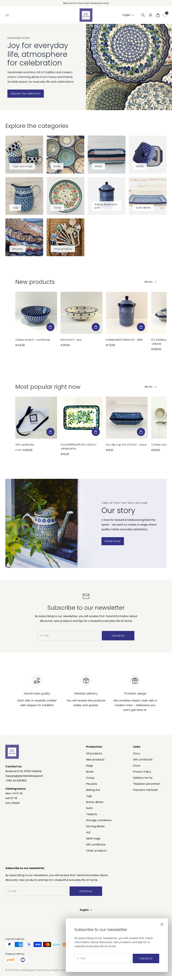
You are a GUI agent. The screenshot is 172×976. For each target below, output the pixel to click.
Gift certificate (24, 445)
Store (136, 766)
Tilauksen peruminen (146, 784)
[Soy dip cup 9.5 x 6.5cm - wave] (127, 418)
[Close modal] (162, 924)
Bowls (90, 772)
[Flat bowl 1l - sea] (81, 313)
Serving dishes (95, 826)
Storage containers (99, 820)
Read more (112, 541)
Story (136, 753)
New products (95, 759)
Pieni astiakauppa (24, 970)
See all (148, 282)
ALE (88, 832)
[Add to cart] (50, 327)
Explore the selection (25, 93)
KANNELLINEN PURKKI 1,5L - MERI (124, 340)
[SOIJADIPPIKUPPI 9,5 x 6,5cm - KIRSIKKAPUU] (81, 418)
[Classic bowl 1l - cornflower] (36, 313)
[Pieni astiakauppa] (86, 15)
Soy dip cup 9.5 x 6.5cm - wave (126, 445)
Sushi (89, 808)
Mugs (89, 766)
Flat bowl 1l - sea (70, 340)
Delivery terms (143, 778)
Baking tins (93, 790)
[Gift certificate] (36, 418)
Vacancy (146, 958)
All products (94, 753)
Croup (90, 778)
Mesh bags (93, 838)
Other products (96, 851)
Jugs (89, 796)
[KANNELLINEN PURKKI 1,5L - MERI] (127, 313)
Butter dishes (94, 802)
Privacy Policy (142, 772)
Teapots (91, 814)
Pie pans (91, 784)
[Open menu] (7, 15)
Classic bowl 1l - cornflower (32, 340)
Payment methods (145, 790)
